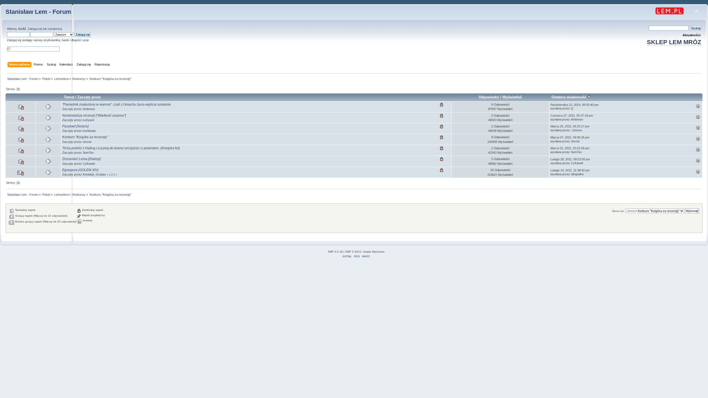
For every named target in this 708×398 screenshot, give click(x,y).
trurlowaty (89, 130)
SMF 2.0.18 (335, 251)
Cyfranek (89, 163)
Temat (69, 97)
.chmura (576, 130)
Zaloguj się (35, 28)
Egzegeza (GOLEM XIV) (80, 170)
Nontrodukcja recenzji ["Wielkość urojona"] (94, 115)
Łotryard (88, 120)
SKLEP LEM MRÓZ (674, 42)
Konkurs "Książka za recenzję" (85, 137)
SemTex (88, 152)
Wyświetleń (512, 97)
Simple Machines (373, 251)
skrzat (87, 141)
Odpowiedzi (489, 97)
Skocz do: (618, 211)
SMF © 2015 (353, 251)
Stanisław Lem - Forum (38, 11)
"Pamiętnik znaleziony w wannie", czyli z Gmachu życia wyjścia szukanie (116, 104)
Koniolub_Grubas (94, 174)
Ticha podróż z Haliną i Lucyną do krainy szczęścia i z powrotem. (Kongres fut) (121, 148)
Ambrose (89, 109)
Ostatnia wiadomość (569, 97)
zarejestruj (55, 28)
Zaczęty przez (89, 97)
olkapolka (577, 174)
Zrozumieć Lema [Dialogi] (81, 159)
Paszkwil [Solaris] (75, 126)
